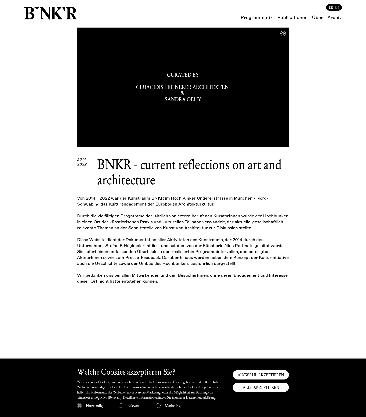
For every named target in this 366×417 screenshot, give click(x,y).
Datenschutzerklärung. (201, 397)
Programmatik (257, 17)
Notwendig (94, 405)
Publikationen (292, 17)
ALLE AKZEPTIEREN (261, 387)
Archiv (334, 17)
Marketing (172, 405)
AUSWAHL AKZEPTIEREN (261, 375)
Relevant (134, 405)
